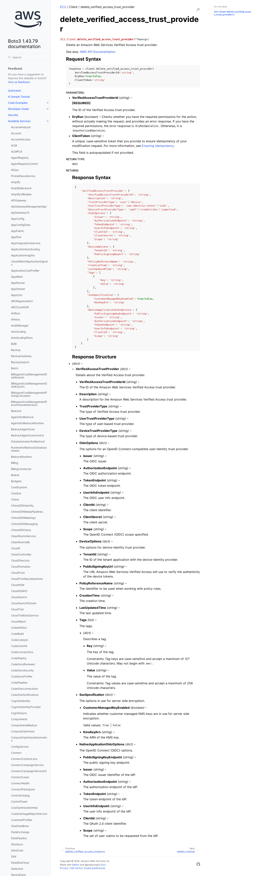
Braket (15, 475)
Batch (14, 368)
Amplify (15, 182)
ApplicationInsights (23, 255)
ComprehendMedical (24, 725)
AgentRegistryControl (24, 163)
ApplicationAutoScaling (25, 249)
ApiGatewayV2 (20, 212)
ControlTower (19, 801)
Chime (15, 499)
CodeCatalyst (19, 639)
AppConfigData (20, 224)
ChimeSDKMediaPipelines (27, 511)
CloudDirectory (20, 560)
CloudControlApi (21, 554)
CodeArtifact (19, 627)
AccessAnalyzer (21, 127)
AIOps (15, 169)
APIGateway (18, 200)
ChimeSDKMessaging (24, 523)
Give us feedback (19, 82)
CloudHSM (17, 584)
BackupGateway (21, 356)
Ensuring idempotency (158, 146)
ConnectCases (20, 777)
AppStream (18, 288)
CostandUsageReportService (29, 813)
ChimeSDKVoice (21, 530)
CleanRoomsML (20, 542)
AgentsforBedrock (22, 417)
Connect (16, 752)
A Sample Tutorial (19, 96)
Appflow (16, 237)
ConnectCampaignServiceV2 (29, 771)
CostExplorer (19, 487)
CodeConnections (22, 652)
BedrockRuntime (21, 456)
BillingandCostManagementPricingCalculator (29, 394)
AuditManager (20, 325)
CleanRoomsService (23, 536)
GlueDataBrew (20, 826)
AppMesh (17, 276)
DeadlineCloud (20, 862)
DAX (13, 856)
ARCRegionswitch (22, 301)
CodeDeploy (18, 658)
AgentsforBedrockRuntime (27, 423)
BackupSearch (20, 362)
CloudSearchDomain (23, 603)
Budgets (16, 481)
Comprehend (19, 719)
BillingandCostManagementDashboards (29, 376)
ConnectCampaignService (27, 765)
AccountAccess (20, 139)
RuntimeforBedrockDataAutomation (29, 449)
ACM (14, 145)
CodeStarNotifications (24, 694)
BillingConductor (21, 469)
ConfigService (20, 746)
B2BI (14, 343)
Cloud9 (15, 548)
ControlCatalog (20, 795)
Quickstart (14, 90)
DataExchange (20, 832)
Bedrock (16, 411)
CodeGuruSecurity (22, 670)
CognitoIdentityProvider (26, 707)
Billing (14, 462)
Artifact (15, 313)
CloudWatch (18, 621)
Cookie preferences (94, 868)
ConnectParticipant (23, 789)
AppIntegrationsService (25, 243)
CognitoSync (19, 713)
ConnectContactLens (24, 758)
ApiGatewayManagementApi (28, 206)
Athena (15, 319)
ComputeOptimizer (23, 731)
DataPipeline (19, 838)
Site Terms (76, 868)
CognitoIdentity (20, 700)
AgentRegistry (20, 157)
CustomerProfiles (21, 819)
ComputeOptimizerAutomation (29, 739)
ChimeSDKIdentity (22, 505)
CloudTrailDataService (25, 615)
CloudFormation (20, 566)
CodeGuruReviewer (23, 664)
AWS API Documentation (97, 52)
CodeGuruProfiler (21, 676)
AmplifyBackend (21, 188)
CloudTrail (17, 609)
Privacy (64, 868)
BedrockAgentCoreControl (27, 435)
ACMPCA (16, 151)
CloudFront (18, 572)
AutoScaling (18, 331)
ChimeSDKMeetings (23, 517)
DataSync (17, 844)
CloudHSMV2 (19, 591)
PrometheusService (23, 176)
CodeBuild (17, 633)
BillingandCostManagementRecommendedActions (29, 403)
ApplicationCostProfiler (25, 270)
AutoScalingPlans (22, 337)
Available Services (19, 121)
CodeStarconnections (24, 688)
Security (13, 115)
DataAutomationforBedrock (28, 441)
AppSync (16, 295)
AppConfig (17, 218)
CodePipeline (19, 682)
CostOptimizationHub (24, 807)
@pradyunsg (91, 864)
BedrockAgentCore (23, 429)
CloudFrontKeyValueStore (27, 578)
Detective (17, 868)
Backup (16, 350)
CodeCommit (19, 646)
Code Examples (17, 102)
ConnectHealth (20, 783)
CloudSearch (19, 597)
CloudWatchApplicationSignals (29, 263)
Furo (103, 864)
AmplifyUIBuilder (21, 194)
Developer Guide (18, 108)
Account (16, 133)
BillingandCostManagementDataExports (29, 385)
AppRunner (18, 282)
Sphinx (75, 864)
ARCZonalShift (20, 307)
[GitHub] (198, 864)
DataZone (17, 850)
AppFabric (17, 230)
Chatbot (16, 493)
